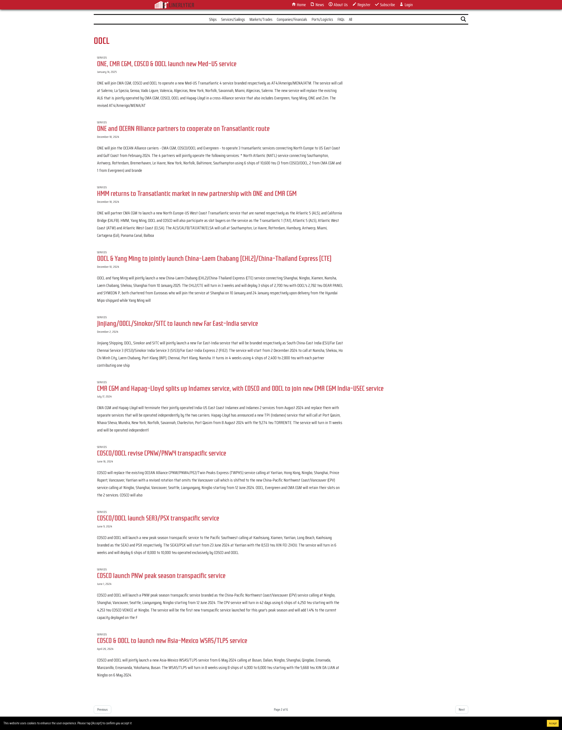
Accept (553, 723)
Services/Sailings (233, 19)
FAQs (340, 19)
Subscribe (387, 4)
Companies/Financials (292, 19)
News (319, 4)
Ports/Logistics (322, 19)
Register (363, 4)
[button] (463, 19)
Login (408, 4)
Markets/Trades (260, 19)
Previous (102, 709)
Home (301, 4)
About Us (340, 4)
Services (102, 57)
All (350, 19)
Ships (213, 19)
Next (462, 709)
